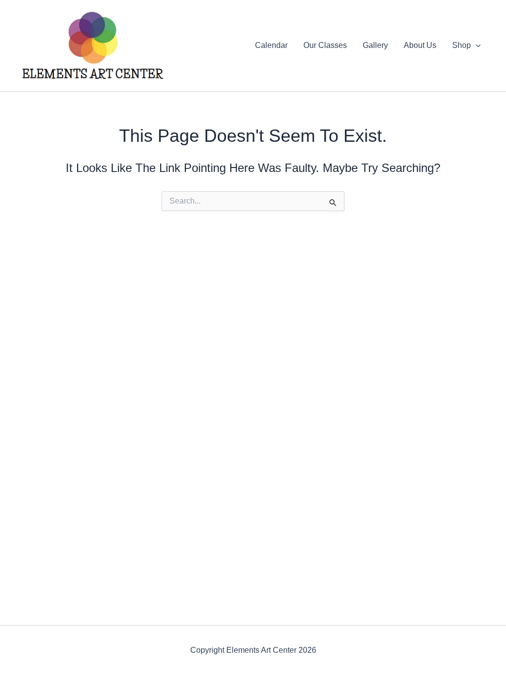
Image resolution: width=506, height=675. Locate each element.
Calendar (271, 45)
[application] (476, 45)
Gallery (375, 45)
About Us (420, 45)
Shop (461, 45)
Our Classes (325, 45)
